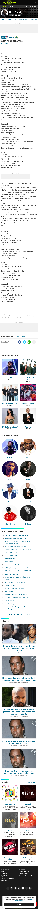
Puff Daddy (15, 12)
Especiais (3, 871)
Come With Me (9, 562)
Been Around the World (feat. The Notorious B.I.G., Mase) (17, 608)
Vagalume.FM (32, 782)
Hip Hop (12, 15)
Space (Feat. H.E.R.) (10, 591)
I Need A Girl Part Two (11, 555)
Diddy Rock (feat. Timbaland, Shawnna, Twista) (18, 549)
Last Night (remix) (10, 558)
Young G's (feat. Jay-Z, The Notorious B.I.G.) (18, 615)
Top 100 (11, 6)
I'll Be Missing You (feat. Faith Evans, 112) (16, 535)
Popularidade (33, 20)
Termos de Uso (23, 874)
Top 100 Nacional (6, 876)
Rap (16, 15)
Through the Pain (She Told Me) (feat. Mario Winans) (17, 578)
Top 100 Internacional (7, 878)
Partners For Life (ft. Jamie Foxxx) (15, 582)
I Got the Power (9, 601)
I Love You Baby (9, 604)
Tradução (11, 37)
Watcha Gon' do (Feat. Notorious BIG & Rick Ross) (19, 571)
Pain (6, 612)
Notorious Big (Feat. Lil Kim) (12, 565)
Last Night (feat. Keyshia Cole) (15, 538)
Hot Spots (4, 874)
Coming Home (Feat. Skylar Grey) (16, 546)
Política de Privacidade (25, 876)
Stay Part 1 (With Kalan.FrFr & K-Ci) (15, 588)
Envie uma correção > (20, 336)
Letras (3, 20)
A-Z (26, 6)
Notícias (33, 6)
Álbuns (9, 20)
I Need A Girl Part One (11, 552)
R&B (19, 15)
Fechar (19, 904)
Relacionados (23, 20)
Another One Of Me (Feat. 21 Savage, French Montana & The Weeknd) (17, 542)
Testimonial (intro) (10, 585)
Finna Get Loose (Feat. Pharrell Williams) (16, 594)
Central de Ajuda (24, 871)
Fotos (14, 20)
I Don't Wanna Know (12, 574)
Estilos (19, 6)
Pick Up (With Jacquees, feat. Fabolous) (16, 568)
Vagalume (9, 2)
